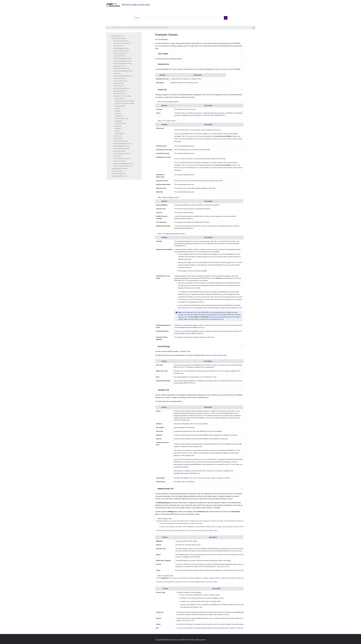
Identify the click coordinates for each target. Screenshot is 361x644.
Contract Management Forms (122, 58)
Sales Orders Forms (119, 151)
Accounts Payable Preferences (221, 551)
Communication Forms (120, 53)
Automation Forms (118, 46)
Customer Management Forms (122, 63)
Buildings (117, 111)
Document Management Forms (122, 71)
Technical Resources (117, 27)
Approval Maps (119, 98)
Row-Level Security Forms (121, 148)
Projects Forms (117, 138)
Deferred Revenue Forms (121, 68)
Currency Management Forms (122, 61)
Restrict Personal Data (235, 459)
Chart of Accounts (179, 139)
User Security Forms (119, 161)
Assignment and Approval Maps (124, 101)
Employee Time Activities (190, 278)
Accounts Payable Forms (121, 41)
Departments (119, 121)
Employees (118, 126)
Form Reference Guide (131, 27)
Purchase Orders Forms (120, 141)
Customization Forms (119, 66)
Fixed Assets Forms (119, 78)
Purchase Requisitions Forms (122, 143)
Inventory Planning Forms (121, 88)
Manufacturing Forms (119, 91)
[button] (110, 36)
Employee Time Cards (219, 254)
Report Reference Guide (119, 168)
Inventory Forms (118, 86)
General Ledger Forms (120, 81)
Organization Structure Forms (147, 27)
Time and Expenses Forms (121, 158)
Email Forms (117, 73)
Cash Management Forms (121, 48)
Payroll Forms (117, 136)
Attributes (194, 397)
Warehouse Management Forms (123, 163)
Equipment (118, 128)
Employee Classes (162, 27)
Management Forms (119, 93)
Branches (118, 108)
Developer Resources (119, 173)
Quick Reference (117, 171)
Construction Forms (119, 56)
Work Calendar (119, 133)
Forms (123, 166)
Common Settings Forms (120, 51)
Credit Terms (210, 115)
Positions (117, 131)
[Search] (226, 18)
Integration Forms (118, 83)
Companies (118, 113)
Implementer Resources (119, 176)
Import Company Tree (121, 118)
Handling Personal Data (181, 467)
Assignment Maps (120, 106)
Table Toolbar (213, 530)
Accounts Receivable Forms (122, 43)
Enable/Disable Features (181, 473)
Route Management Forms (121, 146)
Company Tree (119, 116)
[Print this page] (253, 28)
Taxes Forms (117, 156)
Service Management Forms (122, 153)
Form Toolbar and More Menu (217, 355)
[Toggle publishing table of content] (107, 33)
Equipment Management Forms (122, 76)
